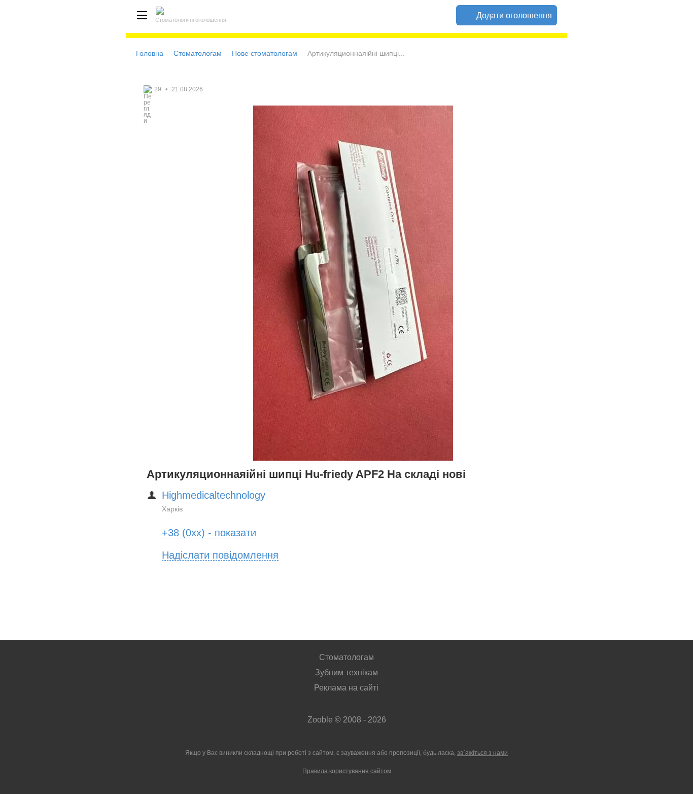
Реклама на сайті (346, 687)
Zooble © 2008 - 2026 (346, 719)
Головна (149, 53)
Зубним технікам (346, 672)
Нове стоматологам (264, 53)
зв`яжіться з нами (482, 752)
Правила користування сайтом (346, 771)
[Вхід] (436, 15)
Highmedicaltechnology (213, 495)
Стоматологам (198, 53)
